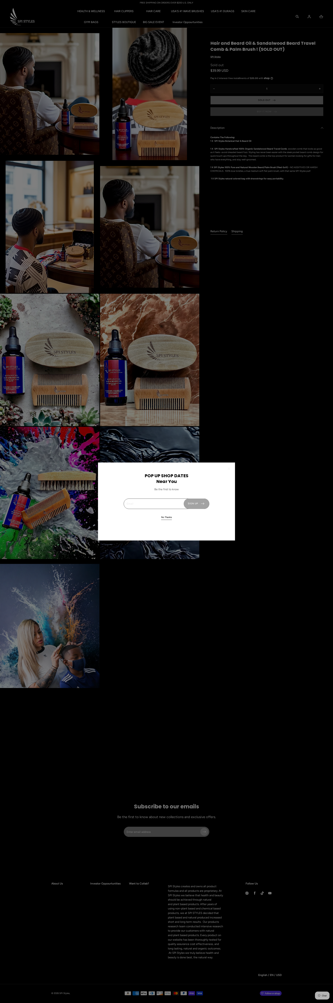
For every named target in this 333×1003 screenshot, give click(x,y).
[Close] (229, 469)
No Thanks (166, 517)
